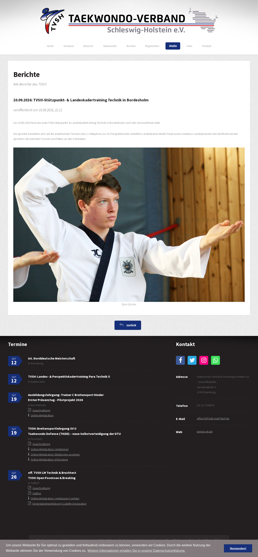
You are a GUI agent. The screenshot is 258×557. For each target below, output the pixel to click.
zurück (131, 325)
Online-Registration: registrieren (50, 449)
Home (50, 46)
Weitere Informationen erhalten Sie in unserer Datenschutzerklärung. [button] (136, 550)
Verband (68, 46)
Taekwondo (110, 46)
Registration (152, 46)
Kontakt (206, 46)
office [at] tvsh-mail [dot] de (213, 418)
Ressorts (88, 46)
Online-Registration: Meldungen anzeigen (55, 454)
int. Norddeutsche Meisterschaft (51, 358)
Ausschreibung (41, 410)
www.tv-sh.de (204, 431)
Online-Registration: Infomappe (49, 459)
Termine (130, 46)
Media (173, 46)
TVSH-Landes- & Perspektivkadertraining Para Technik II (69, 376)
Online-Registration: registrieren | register (55, 498)
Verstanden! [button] (238, 548)
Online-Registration (42, 415)
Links (189, 46)
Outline (36, 493)
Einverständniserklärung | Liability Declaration (59, 503)
